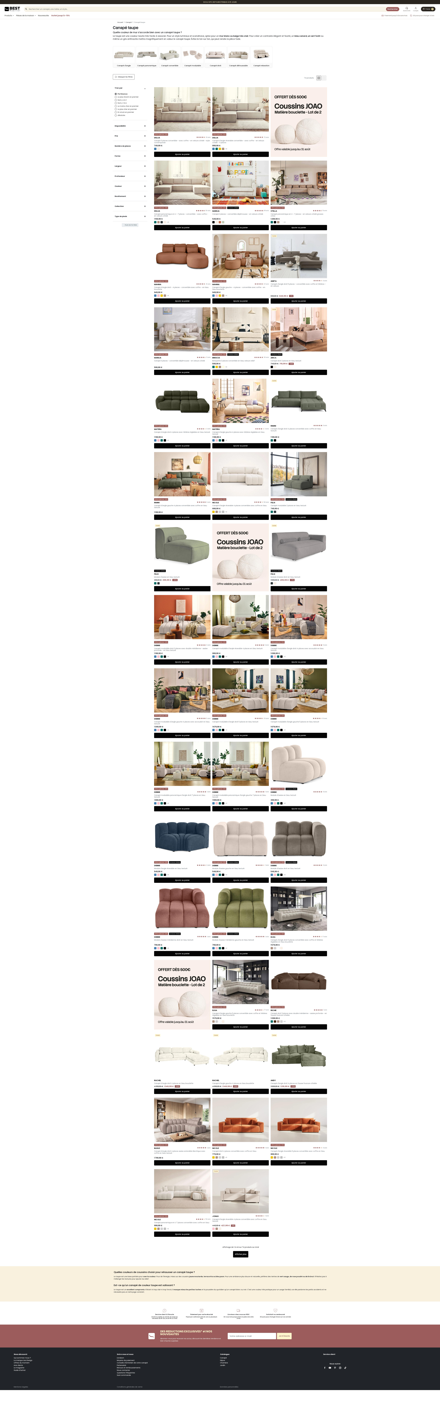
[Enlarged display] (324, 78)
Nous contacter (123, 1370)
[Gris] (223, 512)
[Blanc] (281, 222)
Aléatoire (121, 115)
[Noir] (213, 222)
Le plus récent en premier (128, 97)
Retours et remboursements (128, 1368)
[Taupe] (223, 149)
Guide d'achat (20, 1370)
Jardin (222, 1365)
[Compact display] (318, 78)
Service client (329, 1354)
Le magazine (19, 1368)
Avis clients (18, 1365)
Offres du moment (21, 1363)
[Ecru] (223, 367)
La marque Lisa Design (23, 1360)
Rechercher (393, 9)
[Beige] (158, 149)
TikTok (345, 1367)
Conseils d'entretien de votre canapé (132, 1363)
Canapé (223, 1358)
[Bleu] (155, 149)
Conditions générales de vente (129, 1387)
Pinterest (335, 1367)
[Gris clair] (220, 512)
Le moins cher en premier (128, 106)
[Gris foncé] (162, 222)
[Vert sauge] (223, 222)
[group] (124, 57)
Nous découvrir (20, 1354)
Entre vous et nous (125, 1354)
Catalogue (225, 1354)
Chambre (224, 1363)
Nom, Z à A (122, 103)
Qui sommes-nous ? (22, 1358)
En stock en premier (126, 112)
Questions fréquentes (126, 1373)
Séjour (222, 1360)
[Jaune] (220, 149)
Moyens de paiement (126, 1360)
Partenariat (121, 1365)
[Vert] (217, 149)
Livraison (120, 1358)
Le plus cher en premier (127, 109)
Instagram (340, 1367)
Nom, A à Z (122, 100)
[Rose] (158, 295)
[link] (220, 2)
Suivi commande (124, 1375)
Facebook (324, 1367)
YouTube (330, 1367)
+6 (226, 149)
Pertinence (123, 94)
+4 (168, 222)
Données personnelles (229, 1387)
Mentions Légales (21, 1387)
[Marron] (275, 1021)
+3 (226, 367)
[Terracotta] (220, 222)
